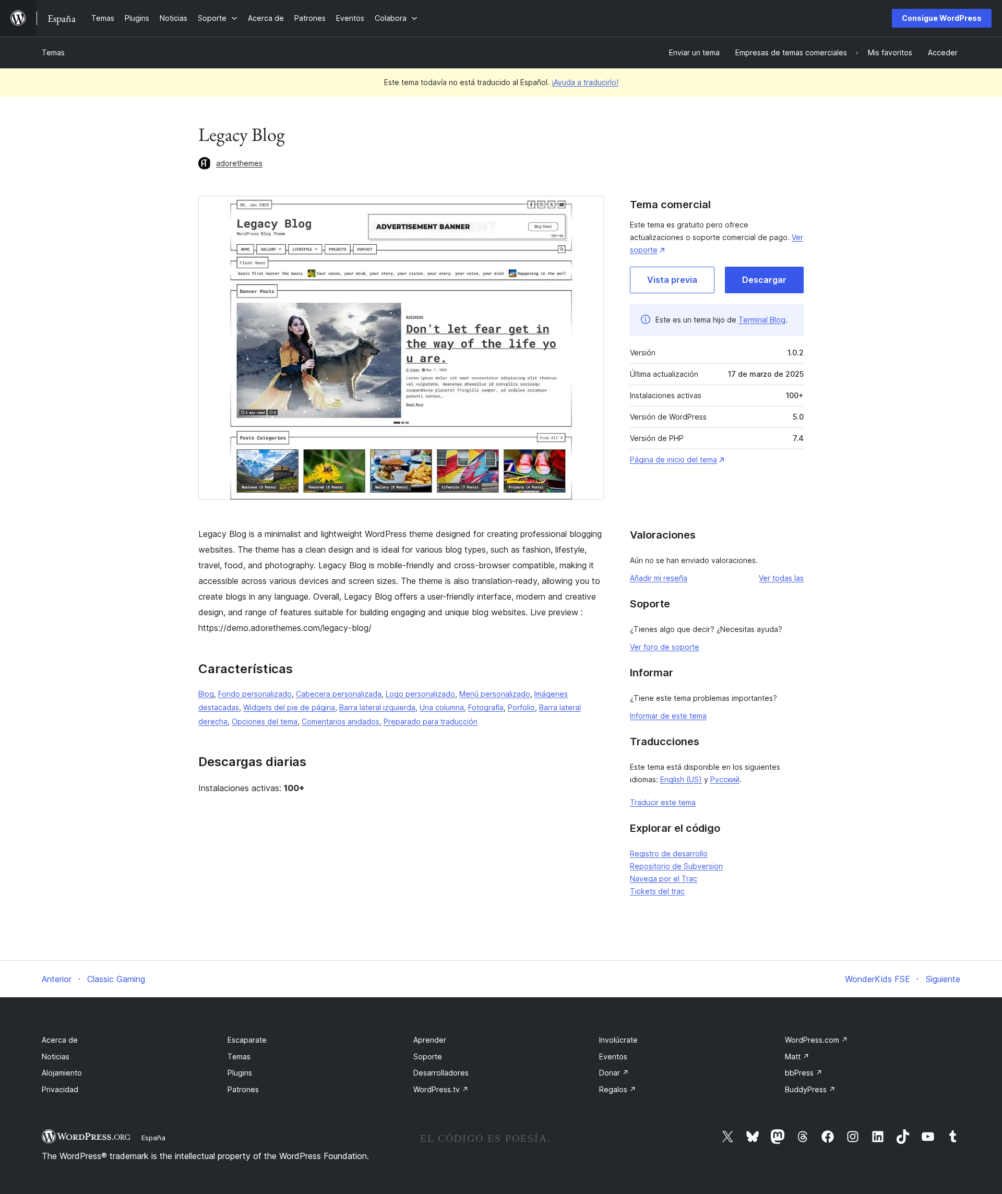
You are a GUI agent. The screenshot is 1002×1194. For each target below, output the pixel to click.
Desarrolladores (441, 1072)
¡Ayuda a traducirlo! (585, 82)
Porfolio (521, 707)
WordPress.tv (441, 1089)
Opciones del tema (264, 721)
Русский (724, 779)
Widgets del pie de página (289, 707)
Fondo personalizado (255, 693)
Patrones (243, 1089)
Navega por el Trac (663, 878)
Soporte (427, 1056)
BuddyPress (810, 1089)
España (153, 1137)
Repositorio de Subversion (676, 866)
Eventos (613, 1056)
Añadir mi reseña (658, 578)
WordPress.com (816, 1039)
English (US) (681, 779)
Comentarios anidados (340, 721)
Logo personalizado (420, 693)
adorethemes (239, 163)
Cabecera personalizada (338, 693)
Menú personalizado (494, 693)
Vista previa (672, 279)
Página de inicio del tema (673, 459)
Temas (53, 52)
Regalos (617, 1089)
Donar (614, 1072)
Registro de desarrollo (669, 853)
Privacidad (60, 1089)
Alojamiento (62, 1072)
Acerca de (60, 1039)
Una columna (442, 707)
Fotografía (486, 707)
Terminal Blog (761, 319)
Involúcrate (618, 1039)
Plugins (240, 1072)
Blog (206, 693)
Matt (797, 1056)
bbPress (803, 1072)
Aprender (429, 1039)
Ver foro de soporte (664, 646)
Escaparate (247, 1039)
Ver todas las (781, 578)
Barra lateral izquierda (377, 707)
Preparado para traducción (431, 721)
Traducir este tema (663, 802)
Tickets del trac (657, 891)
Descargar (764, 279)
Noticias (55, 1056)
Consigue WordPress (942, 18)
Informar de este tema (668, 715)
